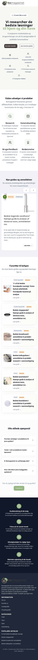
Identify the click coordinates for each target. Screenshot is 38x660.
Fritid (3, 617)
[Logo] (13, 3)
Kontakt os (19, 488)
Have (3, 620)
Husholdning (5, 627)
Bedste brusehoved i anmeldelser (11, 640)
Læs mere (28, 245)
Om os (3, 600)
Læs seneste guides (26, 46)
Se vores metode (10, 46)
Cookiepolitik (5, 606)
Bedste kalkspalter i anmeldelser (11, 643)
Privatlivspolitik (6, 610)
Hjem (3, 623)
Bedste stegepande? (7, 637)
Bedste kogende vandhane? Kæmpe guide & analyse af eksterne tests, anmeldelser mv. (17, 220)
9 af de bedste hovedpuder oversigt (12, 634)
